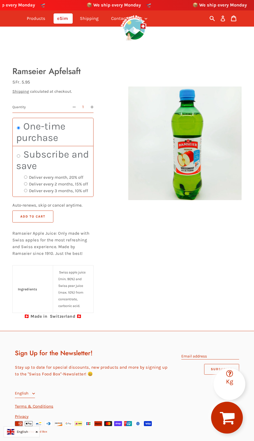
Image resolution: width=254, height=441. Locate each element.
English (22, 393)
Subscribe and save (52, 160)
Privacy (22, 416)
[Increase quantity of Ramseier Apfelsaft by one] (94, 107)
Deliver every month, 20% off (55, 177)
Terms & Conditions (34, 406)
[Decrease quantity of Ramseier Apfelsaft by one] (72, 107)
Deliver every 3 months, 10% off (58, 190)
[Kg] (229, 370)
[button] (22, 431)
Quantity (19, 107)
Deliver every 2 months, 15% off (58, 183)
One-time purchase (40, 131)
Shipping (20, 91)
